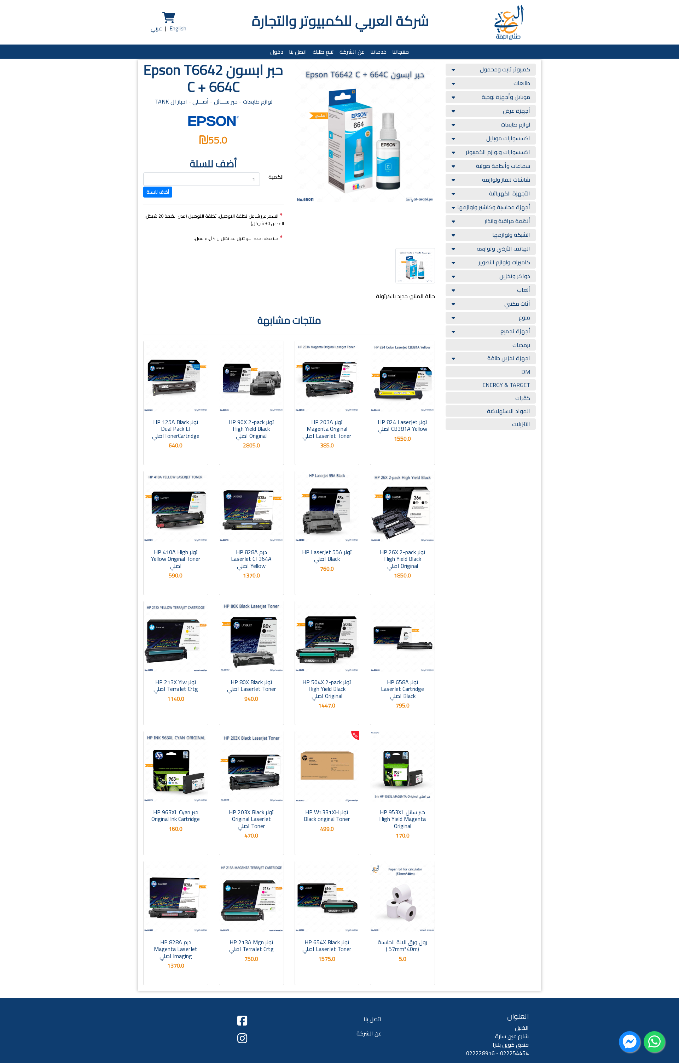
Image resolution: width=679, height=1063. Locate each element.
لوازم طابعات (515, 124)
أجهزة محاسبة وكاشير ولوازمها (493, 207)
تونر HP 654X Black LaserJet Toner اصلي (326, 945)
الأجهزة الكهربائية (509, 193)
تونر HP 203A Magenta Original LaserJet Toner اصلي (326, 429)
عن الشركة (352, 51)
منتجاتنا (400, 51)
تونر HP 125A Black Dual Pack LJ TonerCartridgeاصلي (175, 429)
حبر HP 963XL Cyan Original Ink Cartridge (175, 815)
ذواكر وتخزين (514, 276)
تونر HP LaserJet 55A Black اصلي (327, 555)
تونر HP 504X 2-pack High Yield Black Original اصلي (326, 689)
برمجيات (521, 345)
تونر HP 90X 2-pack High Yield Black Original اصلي (251, 429)
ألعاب (523, 289)
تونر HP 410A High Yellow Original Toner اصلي (175, 559)
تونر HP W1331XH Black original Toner (327, 815)
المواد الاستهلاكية (508, 411)
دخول (276, 51)
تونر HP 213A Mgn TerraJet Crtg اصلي (251, 945)
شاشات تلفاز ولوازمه (506, 179)
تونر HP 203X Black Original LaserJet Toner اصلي (251, 819)
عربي (156, 28)
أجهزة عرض (516, 110)
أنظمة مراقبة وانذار (507, 221)
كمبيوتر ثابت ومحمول (505, 69)
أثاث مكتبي (517, 303)
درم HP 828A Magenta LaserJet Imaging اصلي (175, 949)
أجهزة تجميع (515, 331)
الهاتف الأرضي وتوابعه (503, 248)
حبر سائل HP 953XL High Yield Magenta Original (402, 819)
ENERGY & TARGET (506, 385)
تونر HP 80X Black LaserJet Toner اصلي (251, 685)
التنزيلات (521, 424)
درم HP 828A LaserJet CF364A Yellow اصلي (251, 559)
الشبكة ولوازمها (511, 234)
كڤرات (522, 398)
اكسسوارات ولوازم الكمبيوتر (498, 152)
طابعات (521, 83)
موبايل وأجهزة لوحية (506, 97)
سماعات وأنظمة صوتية (503, 165)
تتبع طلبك (323, 51)
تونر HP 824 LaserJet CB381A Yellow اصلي (402, 425)
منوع (524, 317)
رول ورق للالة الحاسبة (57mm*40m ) (402, 945)
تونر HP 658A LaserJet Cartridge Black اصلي (402, 689)
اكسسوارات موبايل (508, 138)
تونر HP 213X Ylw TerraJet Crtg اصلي (175, 685)
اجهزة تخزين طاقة (508, 358)
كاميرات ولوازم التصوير (504, 262)
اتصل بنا (298, 51)
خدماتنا (378, 51)
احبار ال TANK (171, 101)
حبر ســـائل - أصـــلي (215, 101)
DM (525, 371)
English (177, 28)
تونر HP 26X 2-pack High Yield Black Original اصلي (402, 559)
